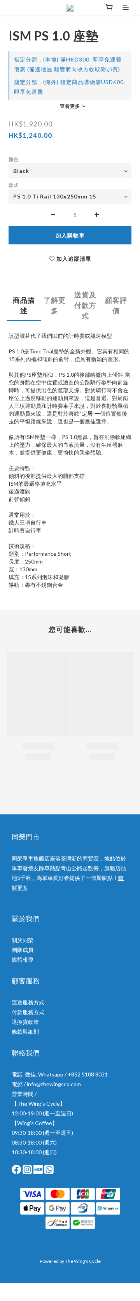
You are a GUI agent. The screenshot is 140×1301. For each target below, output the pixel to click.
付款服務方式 (28, 1012)
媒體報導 (22, 959)
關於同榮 (22, 940)
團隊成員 (22, 949)
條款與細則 (25, 1031)
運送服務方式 (28, 1002)
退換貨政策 (25, 1021)
